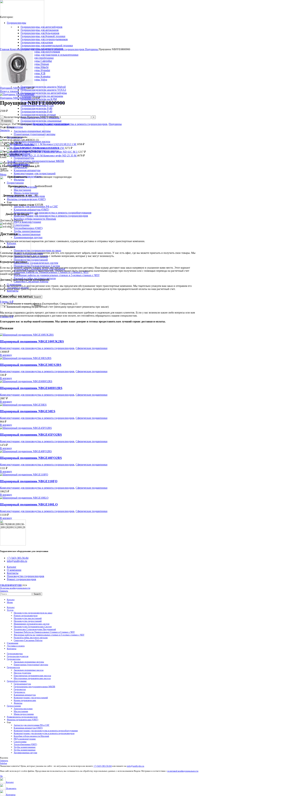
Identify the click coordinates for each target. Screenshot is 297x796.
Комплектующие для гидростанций (35, 173)
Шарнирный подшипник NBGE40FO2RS (31, 458)
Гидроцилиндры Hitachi (34, 67)
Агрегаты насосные (23, 708)
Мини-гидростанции (26, 193)
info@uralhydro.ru (135, 766)
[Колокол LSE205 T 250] (22, 148)
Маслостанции (22, 189)
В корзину (6, 121)
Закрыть (5, 130)
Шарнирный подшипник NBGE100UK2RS (32, 341)
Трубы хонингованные (27, 231)
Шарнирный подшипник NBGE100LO (29, 504)
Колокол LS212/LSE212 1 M (60, 144)
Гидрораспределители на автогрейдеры (44, 92)
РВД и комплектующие (27, 221)
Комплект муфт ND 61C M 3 (61, 151)
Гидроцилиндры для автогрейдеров (41, 26)
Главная (5, 49)
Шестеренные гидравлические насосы (32, 678)
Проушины (92, 49)
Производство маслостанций (28, 618)
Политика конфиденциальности (15, 588)
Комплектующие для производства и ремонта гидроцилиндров (51, 215)
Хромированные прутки (28, 237)
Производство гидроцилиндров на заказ (37, 250)
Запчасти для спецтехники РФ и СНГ (36, 206)
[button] (6, 355)
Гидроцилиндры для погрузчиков (40, 51)
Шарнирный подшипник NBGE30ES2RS (30, 365)
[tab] (152, 161)
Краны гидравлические (27, 176)
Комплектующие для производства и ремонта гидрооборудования (52, 212)
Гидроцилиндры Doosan (35, 64)
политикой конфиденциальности (182, 771)
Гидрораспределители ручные (38, 114)
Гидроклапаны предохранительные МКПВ (39, 161)
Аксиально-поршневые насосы (32, 141)
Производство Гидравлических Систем (37, 265)
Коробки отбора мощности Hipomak (35, 218)
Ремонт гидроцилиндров (25, 615)
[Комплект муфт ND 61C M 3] (25, 151)
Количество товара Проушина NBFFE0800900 (31, 117)
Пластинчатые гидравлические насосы (32, 675)
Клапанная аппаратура (27, 170)
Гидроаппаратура (24, 157)
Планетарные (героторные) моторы (34, 134)
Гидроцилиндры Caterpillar (36, 60)
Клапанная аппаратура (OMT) (31, 209)
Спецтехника (21, 225)
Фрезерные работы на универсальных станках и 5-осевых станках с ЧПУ (57, 275)
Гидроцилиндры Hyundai (35, 70)
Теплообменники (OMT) (28, 228)
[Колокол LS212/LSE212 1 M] (25, 144)
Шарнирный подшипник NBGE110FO (28, 481)
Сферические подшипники (91, 348)
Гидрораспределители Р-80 (36, 108)
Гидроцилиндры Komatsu (35, 76)
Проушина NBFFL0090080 (16, 97)
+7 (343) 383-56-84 (103, 766)
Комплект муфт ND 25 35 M (60, 155)
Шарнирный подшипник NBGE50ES (27, 411)
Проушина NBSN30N (13, 87)
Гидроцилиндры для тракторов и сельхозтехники (49, 54)
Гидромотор (20, 689)
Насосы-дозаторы (22, 673)
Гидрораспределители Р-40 (36, 111)
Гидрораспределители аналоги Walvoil (43, 86)
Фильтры (19, 179)
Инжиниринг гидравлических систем (36, 262)
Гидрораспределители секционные (41, 120)
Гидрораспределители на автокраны (42, 96)
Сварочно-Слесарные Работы (31, 281)
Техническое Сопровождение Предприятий (35, 629)
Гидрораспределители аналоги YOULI (43, 89)
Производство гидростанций (31, 259)
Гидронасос (20, 167)
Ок (1, 776)
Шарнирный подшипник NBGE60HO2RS (31, 388)
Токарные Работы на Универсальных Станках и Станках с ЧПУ (44, 632)
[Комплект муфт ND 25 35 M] (25, 155)
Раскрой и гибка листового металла (31, 637)
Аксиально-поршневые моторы (32, 131)
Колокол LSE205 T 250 (51, 148)
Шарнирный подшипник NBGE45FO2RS (31, 434)
